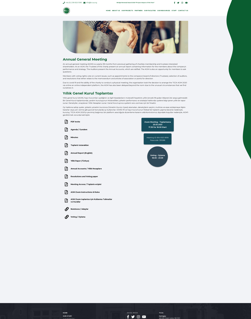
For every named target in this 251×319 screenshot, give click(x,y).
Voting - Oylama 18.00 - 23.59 (157, 156)
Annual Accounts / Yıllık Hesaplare (86, 169)
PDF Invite (75, 122)
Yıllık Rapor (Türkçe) (80, 161)
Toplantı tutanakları (80, 145)
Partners (139, 10)
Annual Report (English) (81, 153)
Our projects (127, 10)
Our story (67, 316)
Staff (174, 10)
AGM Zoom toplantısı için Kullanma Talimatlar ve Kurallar (91, 200)
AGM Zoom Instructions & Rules (85, 192)
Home (108, 10)
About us (116, 10)
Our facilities (150, 10)
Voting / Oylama (78, 217)
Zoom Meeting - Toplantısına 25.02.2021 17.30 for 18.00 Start (157, 124)
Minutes (74, 137)
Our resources (163, 10)
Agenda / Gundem (79, 129)
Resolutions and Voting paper (84, 176)
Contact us (183, 10)
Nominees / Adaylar (79, 209)
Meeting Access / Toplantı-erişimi (86, 184)
